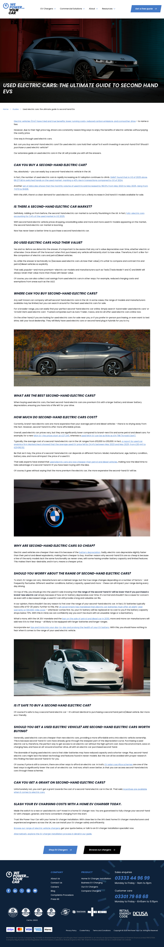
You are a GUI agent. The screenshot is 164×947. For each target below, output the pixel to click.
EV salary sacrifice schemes (119, 764)
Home (5, 109)
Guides (16, 109)
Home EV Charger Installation (96, 878)
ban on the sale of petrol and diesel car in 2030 (85, 618)
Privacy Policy (71, 931)
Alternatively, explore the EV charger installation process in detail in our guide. (53, 833)
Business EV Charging (91, 882)
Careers (55, 886)
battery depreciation (89, 552)
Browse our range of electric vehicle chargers (37, 828)
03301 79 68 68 (131, 896)
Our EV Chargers (89, 886)
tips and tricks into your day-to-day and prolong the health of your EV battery (69, 627)
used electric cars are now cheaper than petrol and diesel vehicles (83, 461)
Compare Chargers (91, 890)
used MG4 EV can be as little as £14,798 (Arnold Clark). (108, 435)
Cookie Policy (85, 931)
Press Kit (55, 899)
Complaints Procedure (62, 895)
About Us (55, 878)
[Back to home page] (13, 8)
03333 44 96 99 (132, 878)
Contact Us (56, 882)
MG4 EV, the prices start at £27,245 (51, 435)
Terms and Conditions (102, 931)
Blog (53, 890)
